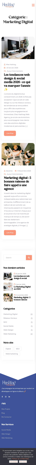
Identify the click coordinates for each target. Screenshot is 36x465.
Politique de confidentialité (20, 459)
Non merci (23, 461)
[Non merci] (33, 457)
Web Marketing (10, 334)
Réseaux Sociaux (10, 318)
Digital (8, 349)
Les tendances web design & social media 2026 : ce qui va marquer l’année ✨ (17, 82)
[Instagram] (5, 396)
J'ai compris (13, 461)
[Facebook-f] (2, 396)
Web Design (8, 330)
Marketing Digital (10, 314)
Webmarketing (12, 354)
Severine (9, 171)
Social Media (8, 326)
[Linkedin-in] (9, 396)
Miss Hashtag (11, 64)
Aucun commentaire (15, 71)
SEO (5, 322)
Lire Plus (9, 133)
